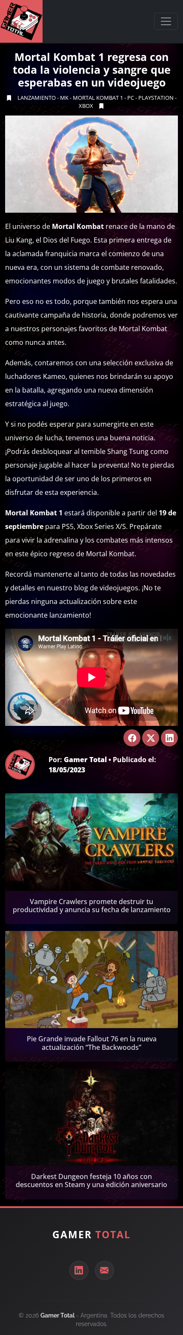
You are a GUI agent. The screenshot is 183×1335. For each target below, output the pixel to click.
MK (64, 97)
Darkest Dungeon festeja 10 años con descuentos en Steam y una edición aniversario (91, 1180)
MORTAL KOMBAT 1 (98, 97)
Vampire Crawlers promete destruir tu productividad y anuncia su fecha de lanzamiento (92, 905)
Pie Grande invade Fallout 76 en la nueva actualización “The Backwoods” (92, 1043)
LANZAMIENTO (36, 97)
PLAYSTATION (156, 97)
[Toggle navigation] (166, 21)
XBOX (86, 106)
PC (130, 97)
